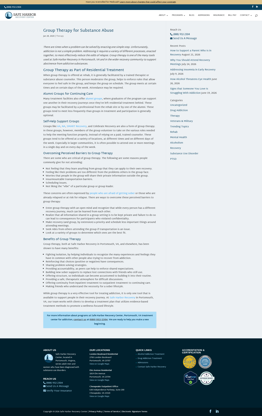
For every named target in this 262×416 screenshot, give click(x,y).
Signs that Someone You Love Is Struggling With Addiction (189, 91)
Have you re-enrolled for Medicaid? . (131, 2)
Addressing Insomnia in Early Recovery (192, 70)
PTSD (173, 159)
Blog (191, 15)
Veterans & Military (181, 121)
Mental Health (178, 137)
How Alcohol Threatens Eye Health (190, 79)
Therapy (60, 36)
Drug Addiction (179, 110)
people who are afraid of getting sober (112, 193)
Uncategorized (178, 105)
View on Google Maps (99, 364)
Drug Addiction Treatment (150, 358)
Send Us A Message (185, 38)
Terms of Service (112, 411)
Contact (244, 15)
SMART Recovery (77, 126)
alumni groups (94, 99)
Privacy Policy (95, 411)
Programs (177, 15)
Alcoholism (176, 143)
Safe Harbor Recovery (122, 297)
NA (63, 126)
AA (58, 126)
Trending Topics (179, 126)
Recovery (175, 148)
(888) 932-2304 (13, 7)
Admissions (204, 15)
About (162, 15)
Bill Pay (232, 15)
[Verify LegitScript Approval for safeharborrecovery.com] (189, 384)
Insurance (218, 15)
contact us (80, 320)
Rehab (174, 132)
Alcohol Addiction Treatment (151, 354)
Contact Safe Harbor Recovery (152, 367)
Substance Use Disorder (184, 153)
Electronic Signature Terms (134, 411)
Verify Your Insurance (59, 391)
